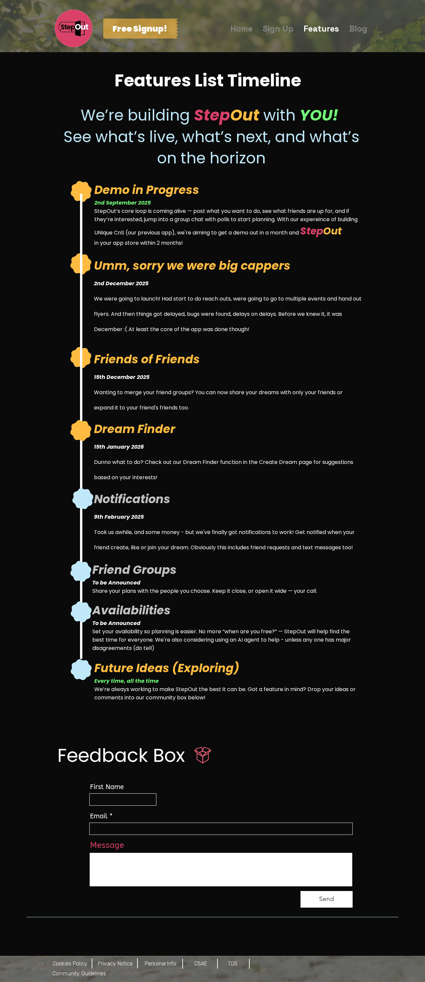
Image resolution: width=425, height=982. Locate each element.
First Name (107, 787)
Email (99, 816)
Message (107, 845)
